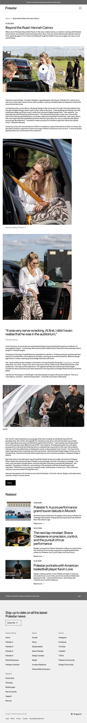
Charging (9, 683)
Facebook (62, 642)
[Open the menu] (80, 8)
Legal (7, 718)
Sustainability (37, 647)
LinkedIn (62, 651)
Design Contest (38, 656)
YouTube (62, 647)
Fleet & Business (11, 660)
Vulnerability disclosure (41, 669)
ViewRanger (68, 362)
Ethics (12, 718)
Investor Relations (39, 665)
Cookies (25, 718)
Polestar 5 (9, 656)
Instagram (63, 638)
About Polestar (38, 651)
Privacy (18, 718)
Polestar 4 (9, 651)
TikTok (61, 656)
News (7, 18)
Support (8, 696)
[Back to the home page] (11, 8)
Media (34, 660)
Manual (8, 701)
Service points (11, 692)
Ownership (9, 678)
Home (7, 638)
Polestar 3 (9, 647)
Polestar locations (12, 665)
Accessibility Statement (36, 718)
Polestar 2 (9, 642)
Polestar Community (67, 660)
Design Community (66, 665)
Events (34, 638)
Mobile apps (10, 687)
